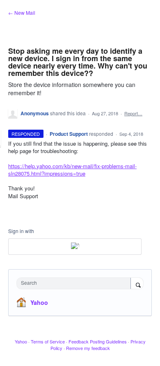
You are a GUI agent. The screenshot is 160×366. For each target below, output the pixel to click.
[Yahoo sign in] (75, 246)
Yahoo (39, 302)
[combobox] (75, 283)
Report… (133, 113)
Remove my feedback (88, 348)
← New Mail (21, 12)
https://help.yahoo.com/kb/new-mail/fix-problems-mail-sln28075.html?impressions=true (72, 169)
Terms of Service (48, 341)
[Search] (137, 284)
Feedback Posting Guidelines (98, 341)
